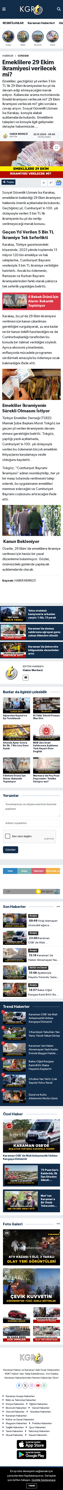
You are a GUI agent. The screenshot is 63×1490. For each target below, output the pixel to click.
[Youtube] (38, 1385)
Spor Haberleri (37, 1427)
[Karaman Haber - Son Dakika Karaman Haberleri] (31, 9)
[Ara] (59, 9)
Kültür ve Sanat (38, 968)
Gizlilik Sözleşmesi (43, 1480)
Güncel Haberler (15, 1411)
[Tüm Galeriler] (58, 1224)
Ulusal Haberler (14, 1435)
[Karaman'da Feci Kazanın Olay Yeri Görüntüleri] (46, 1334)
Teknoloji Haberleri (39, 1431)
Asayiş (33, 916)
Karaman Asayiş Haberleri (20, 1396)
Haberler (7, 56)
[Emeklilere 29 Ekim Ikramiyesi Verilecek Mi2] (31, 520)
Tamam (31, 1486)
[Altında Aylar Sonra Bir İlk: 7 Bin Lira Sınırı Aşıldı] (16, 732)
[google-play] (31, 1455)
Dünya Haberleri (15, 1404)
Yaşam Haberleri (38, 1435)
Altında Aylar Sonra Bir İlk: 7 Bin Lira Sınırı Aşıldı (16, 746)
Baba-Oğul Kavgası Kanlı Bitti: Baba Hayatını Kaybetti (43, 993)
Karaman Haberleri (41, 23)
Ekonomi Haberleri (16, 1408)
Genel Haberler (41, 1408)
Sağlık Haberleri (15, 1427)
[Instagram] (31, 1385)
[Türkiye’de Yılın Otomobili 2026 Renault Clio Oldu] (16, 1315)
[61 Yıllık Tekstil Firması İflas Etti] (46, 705)
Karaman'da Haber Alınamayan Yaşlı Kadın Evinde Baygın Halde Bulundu (43, 958)
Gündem (23, 56)
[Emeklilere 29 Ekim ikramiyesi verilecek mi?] (31, 159)
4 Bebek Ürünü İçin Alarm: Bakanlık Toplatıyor (14, 779)
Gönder (10, 849)
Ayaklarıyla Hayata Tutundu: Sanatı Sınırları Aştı (43, 975)
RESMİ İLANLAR (13, 23)
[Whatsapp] (44, 1385)
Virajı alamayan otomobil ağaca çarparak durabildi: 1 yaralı (42, 923)
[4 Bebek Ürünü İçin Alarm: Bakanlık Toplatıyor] (16, 765)
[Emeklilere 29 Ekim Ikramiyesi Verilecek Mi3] (31, 384)
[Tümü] (58, 906)
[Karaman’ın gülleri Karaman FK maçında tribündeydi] (46, 1315)
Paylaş (10, 182)
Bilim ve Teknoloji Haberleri (21, 1400)
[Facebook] (19, 1385)
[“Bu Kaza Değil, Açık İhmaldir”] (16, 1334)
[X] (25, 1385)
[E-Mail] (26, 678)
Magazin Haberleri (16, 1423)
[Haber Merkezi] (11, 672)
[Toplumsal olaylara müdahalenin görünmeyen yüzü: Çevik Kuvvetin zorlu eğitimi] (31, 1286)
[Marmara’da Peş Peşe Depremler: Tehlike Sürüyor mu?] (46, 765)
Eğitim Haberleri (39, 1404)
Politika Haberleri (42, 1423)
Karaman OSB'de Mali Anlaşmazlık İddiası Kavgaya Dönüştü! (40, 941)
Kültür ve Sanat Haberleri (20, 1419)
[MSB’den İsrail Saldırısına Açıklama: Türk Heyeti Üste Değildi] (46, 732)
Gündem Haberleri (40, 1411)
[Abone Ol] (59, 182)
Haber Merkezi (33, 670)
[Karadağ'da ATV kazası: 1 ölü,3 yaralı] (31, 1247)
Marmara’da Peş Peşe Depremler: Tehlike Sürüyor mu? (46, 779)
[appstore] (31, 1445)
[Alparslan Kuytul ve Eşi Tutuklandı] (16, 705)
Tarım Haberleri (14, 1431)
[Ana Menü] (4, 9)
